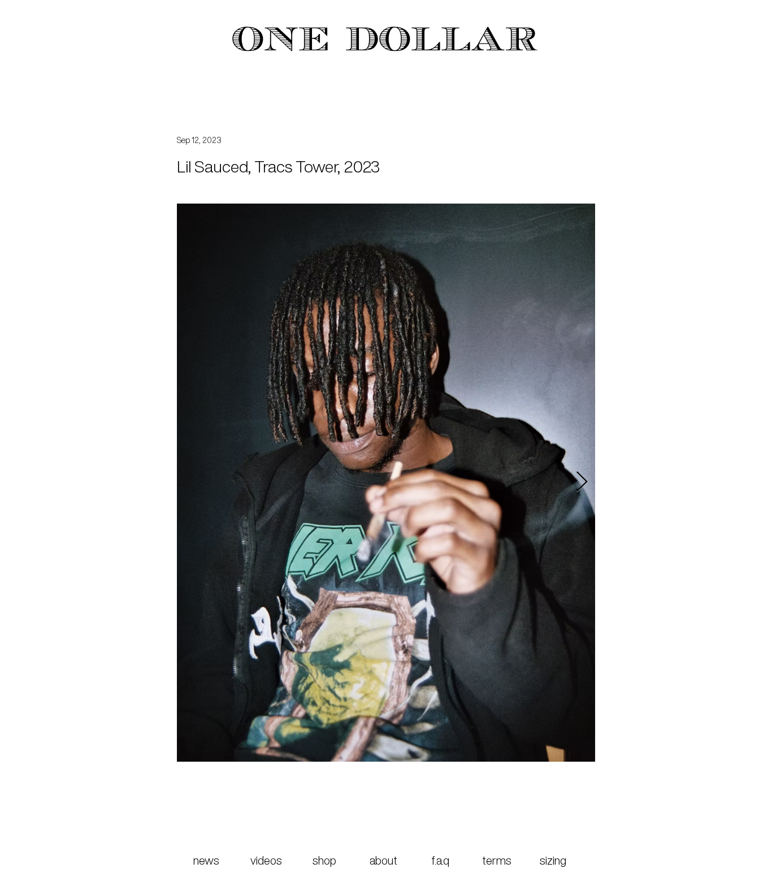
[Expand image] (400, 483)
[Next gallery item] (581, 483)
